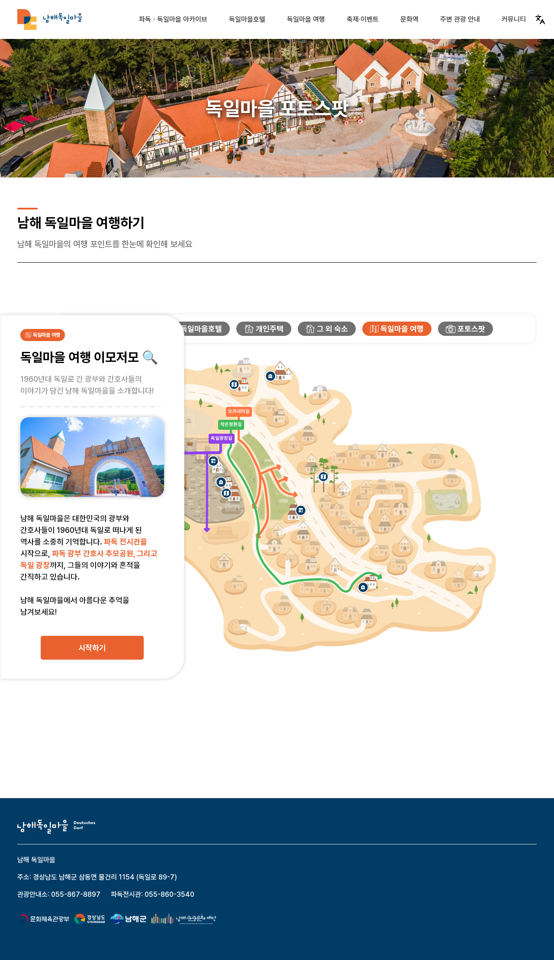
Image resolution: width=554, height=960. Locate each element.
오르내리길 (239, 411)
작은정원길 (231, 424)
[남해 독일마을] (49, 19)
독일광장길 (221, 438)
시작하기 (92, 647)
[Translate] (540, 19)
